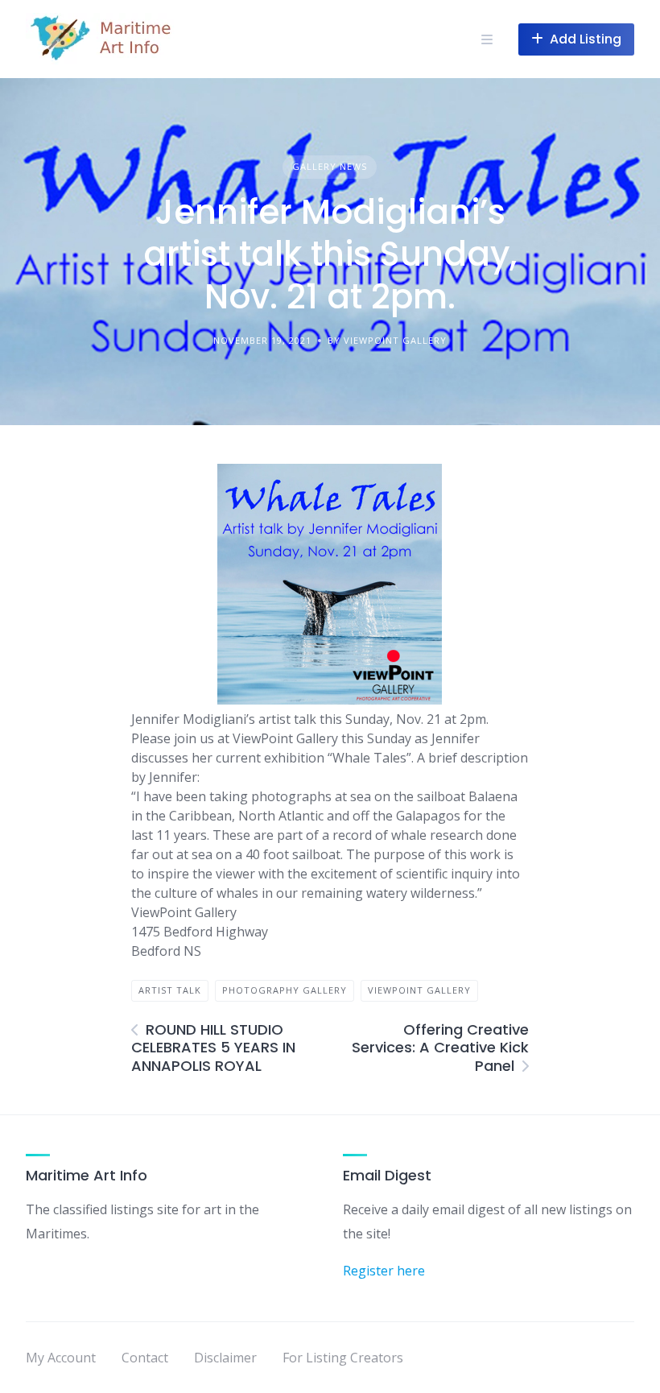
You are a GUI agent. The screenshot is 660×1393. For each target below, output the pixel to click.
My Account (61, 1357)
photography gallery (284, 990)
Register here (384, 1270)
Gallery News (329, 166)
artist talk (169, 990)
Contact (145, 1357)
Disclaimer (225, 1357)
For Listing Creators (343, 1357)
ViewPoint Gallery (419, 990)
